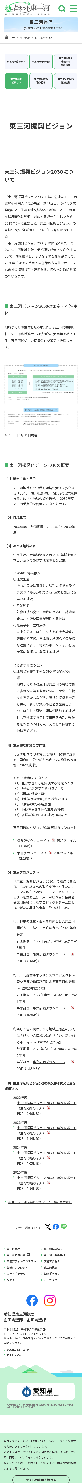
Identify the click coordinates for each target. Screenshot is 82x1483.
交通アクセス (52, 1261)
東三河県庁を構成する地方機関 (66, 61)
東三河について (53, 1249)
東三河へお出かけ (54, 1255)
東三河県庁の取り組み (41, 80)
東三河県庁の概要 (41, 61)
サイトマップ (14, 1354)
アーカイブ (50, 1280)
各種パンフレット (17, 1268)
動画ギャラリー (53, 1274)
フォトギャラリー (17, 1274)
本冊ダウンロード (30, 853)
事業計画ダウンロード (49, 954)
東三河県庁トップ (16, 61)
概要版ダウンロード (31, 840)
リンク (11, 1280)
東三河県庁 (25, 37)
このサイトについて (18, 1350)
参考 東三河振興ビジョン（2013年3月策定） (40, 1202)
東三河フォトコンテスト (21, 1261)
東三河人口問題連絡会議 (66, 80)
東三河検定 (50, 1268)
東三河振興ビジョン (16, 80)
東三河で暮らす (16, 1255)
